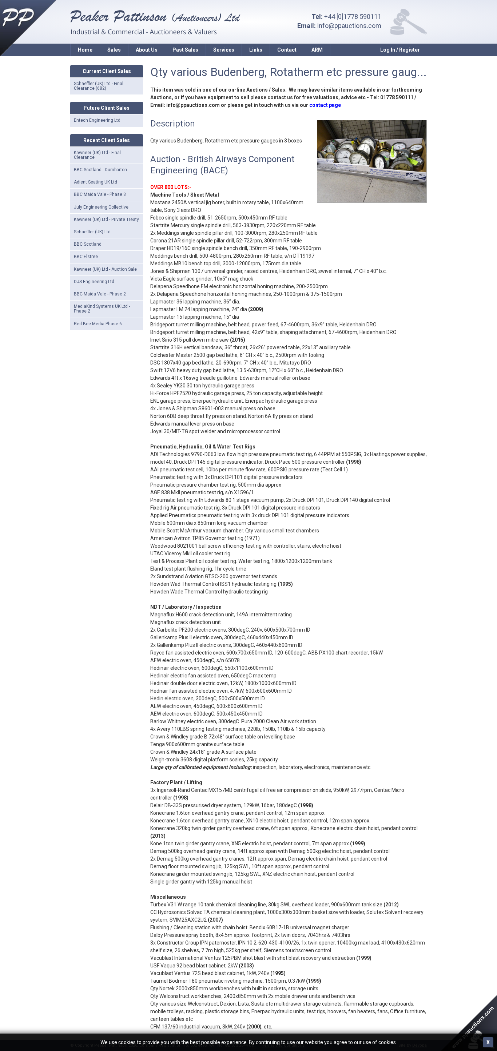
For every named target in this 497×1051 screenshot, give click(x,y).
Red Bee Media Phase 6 (98, 323)
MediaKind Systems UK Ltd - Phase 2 (102, 309)
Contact (287, 50)
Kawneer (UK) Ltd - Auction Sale (105, 269)
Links (255, 50)
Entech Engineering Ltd (97, 120)
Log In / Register (400, 50)
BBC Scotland (88, 244)
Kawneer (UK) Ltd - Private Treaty (106, 219)
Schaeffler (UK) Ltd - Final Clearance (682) (98, 86)
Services (223, 50)
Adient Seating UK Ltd (95, 182)
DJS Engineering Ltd (94, 281)
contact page (325, 105)
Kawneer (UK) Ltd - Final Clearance (97, 155)
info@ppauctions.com (349, 25)
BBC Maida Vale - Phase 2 (100, 294)
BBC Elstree (86, 256)
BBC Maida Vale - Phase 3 (100, 194)
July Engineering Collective (101, 207)
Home (85, 50)
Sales (114, 50)
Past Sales (185, 50)
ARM (317, 50)
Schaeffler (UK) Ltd (92, 231)
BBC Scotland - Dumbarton (100, 169)
